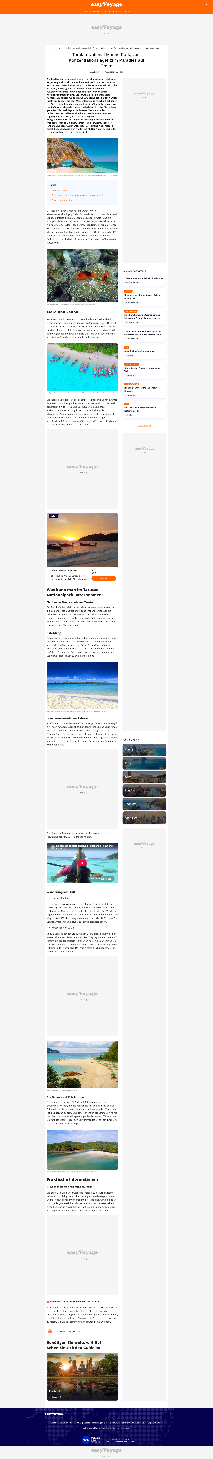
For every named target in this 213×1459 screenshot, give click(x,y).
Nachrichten (108, 11)
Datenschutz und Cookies (62, 1422)
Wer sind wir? (112, 1422)
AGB (79, 1422)
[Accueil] (106, 5)
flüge (127, 11)
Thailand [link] (54, 1391)
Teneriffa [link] (130, 804)
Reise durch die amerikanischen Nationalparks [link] (140, 409)
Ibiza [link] (128, 763)
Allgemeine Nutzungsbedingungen (99, 1428)
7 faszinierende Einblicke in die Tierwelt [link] (143, 278)
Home (49, 48)
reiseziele (94, 11)
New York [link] (131, 817)
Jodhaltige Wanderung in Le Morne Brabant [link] (141, 389)
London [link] (130, 790)
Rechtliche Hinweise (130, 1422)
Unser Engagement (151, 1422)
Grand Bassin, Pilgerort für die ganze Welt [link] (142, 369)
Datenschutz (124, 1428)
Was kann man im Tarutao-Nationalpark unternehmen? (77, 195)
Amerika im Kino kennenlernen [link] (139, 351)
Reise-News (58, 48)
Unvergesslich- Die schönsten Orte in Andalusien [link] (142, 297)
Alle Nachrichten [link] (144, 426)
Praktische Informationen (63, 200)
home (85, 11)
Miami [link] (129, 749)
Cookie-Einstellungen (93, 1422)
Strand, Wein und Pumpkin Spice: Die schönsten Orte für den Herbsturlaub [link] (142, 333)
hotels (119, 11)
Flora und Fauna (59, 190)
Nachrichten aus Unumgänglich (78, 48)
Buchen (103, 578)
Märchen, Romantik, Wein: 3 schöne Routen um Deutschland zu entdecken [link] (143, 316)
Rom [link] (128, 777)
